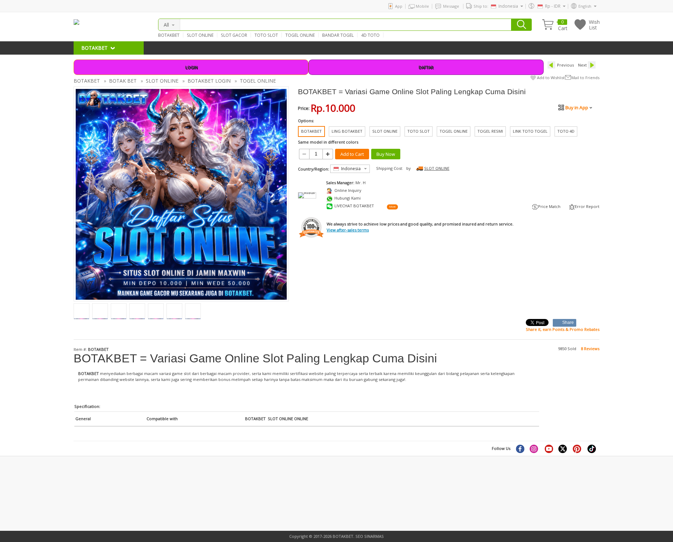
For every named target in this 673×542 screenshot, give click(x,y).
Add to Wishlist (551, 77)
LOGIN (191, 67)
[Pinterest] (577, 448)
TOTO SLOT (266, 35)
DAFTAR (426, 67)
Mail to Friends (585, 77)
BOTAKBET (168, 35)
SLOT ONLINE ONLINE (288, 418)
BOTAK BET (123, 80)
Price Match (549, 206)
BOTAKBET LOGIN (209, 80)
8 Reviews (590, 348)
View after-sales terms (348, 229)
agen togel (84, 498)
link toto (82, 510)
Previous (565, 65)
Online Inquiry (347, 190)
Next (582, 65)
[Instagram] (534, 448)
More (392, 206)
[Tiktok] (592, 448)
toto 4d (211, 504)
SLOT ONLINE (200, 35)
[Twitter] (563, 448)
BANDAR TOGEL (338, 35)
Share (568, 322)
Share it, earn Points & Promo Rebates (562, 329)
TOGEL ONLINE (300, 35)
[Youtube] (549, 448)
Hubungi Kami (347, 198)
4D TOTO (370, 35)
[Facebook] (520, 448)
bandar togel (86, 486)
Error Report (587, 206)
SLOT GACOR (234, 35)
